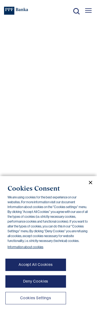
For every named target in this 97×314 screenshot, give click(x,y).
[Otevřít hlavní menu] (88, 10)
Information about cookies (25, 247)
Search (76, 11)
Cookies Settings (35, 298)
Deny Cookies (35, 281)
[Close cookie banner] (88, 182)
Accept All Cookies (36, 264)
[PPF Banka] (16, 11)
